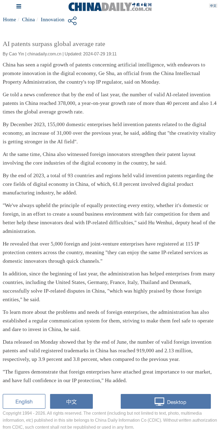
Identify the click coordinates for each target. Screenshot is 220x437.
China (28, 19)
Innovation (52, 19)
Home (9, 19)
